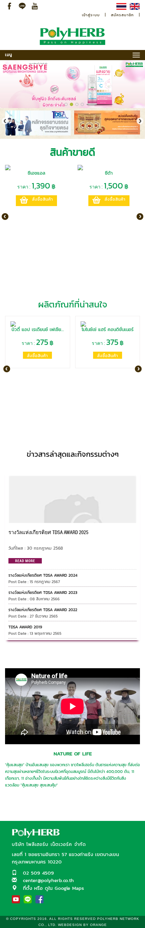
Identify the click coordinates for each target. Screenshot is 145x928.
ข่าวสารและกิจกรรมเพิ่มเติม (72, 466)
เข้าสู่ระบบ (91, 15)
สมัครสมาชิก (122, 15)
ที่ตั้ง (27, 888)
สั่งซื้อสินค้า (42, 199)
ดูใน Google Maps (64, 888)
